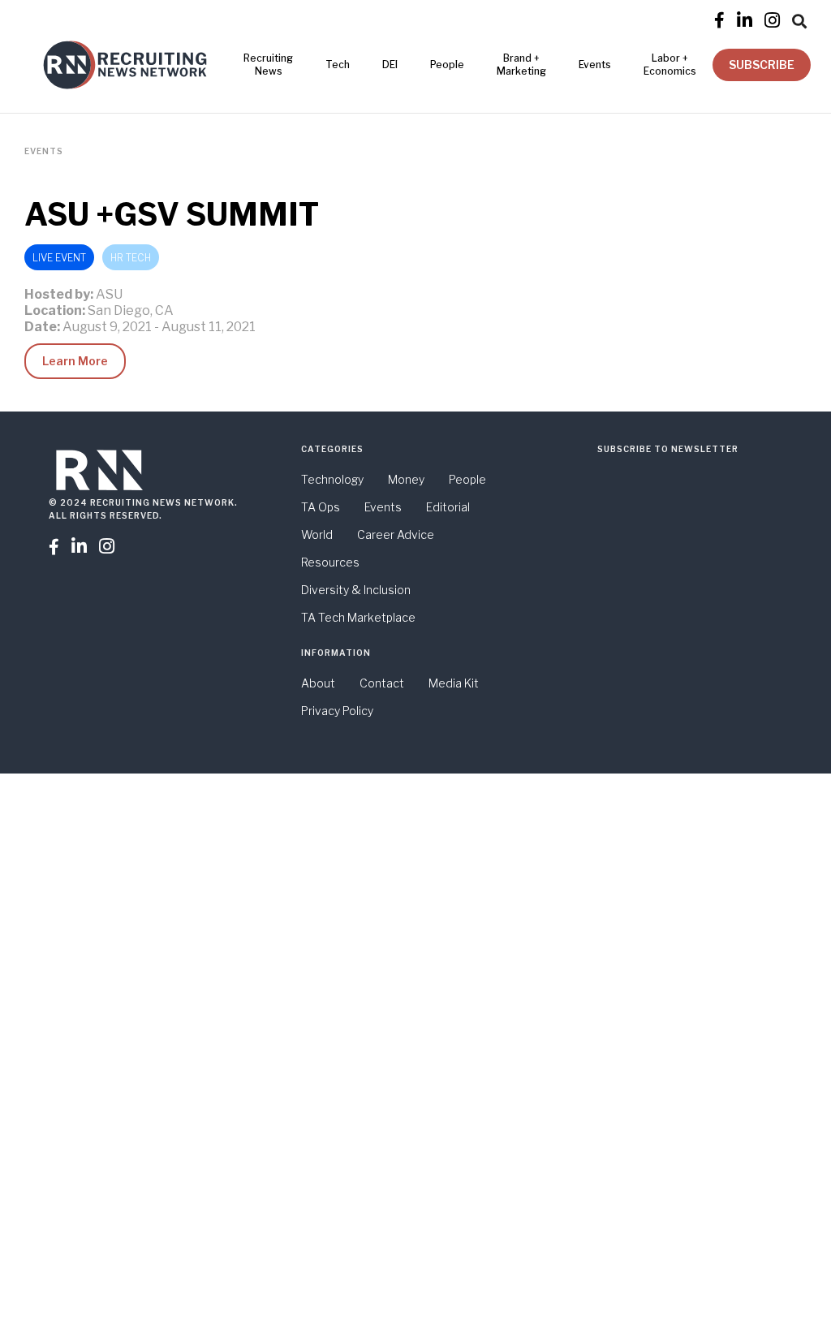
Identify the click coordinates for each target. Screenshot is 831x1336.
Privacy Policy (337, 711)
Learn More (75, 361)
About (318, 683)
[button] (799, 18)
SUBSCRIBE (761, 64)
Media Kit (453, 683)
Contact (382, 683)
